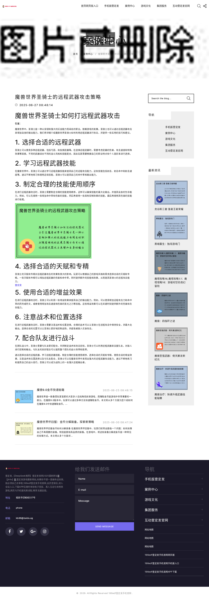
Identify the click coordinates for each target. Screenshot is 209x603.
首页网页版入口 (89, 5)
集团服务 (162, 5)
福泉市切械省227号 (25, 497)
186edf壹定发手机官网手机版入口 (162, 563)
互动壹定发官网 (181, 5)
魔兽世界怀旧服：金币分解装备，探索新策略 (65, 422)
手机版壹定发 (111, 5)
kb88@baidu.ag (24, 518)
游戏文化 (146, 5)
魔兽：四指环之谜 (165, 320)
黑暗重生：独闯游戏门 (167, 243)
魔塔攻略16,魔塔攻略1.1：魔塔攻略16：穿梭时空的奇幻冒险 (171, 282)
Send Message (104, 526)
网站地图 (149, 529)
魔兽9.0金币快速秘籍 (50, 389)
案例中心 (130, 5)
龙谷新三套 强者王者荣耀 (169, 209)
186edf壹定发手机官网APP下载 (161, 571)
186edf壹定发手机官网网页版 (160, 554)
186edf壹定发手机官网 (119, 593)
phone (19, 507)
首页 (75, 54)
